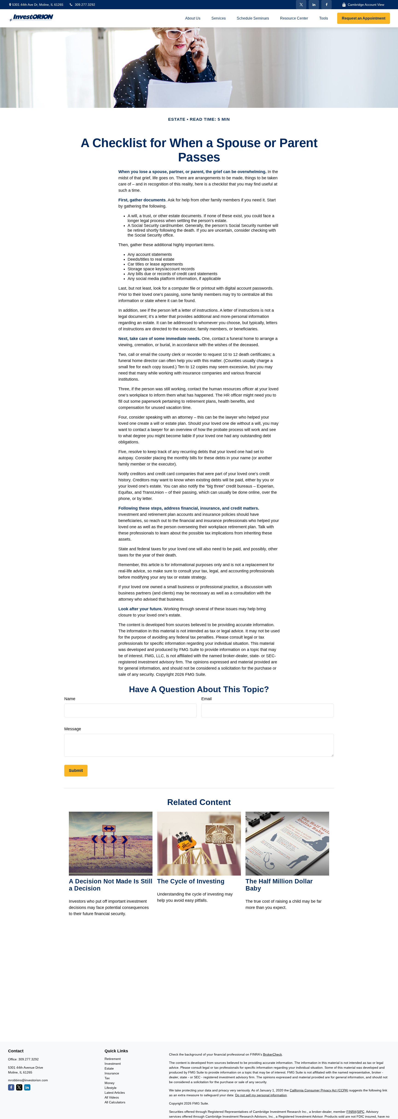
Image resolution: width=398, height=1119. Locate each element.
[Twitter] (301, 4)
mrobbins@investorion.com (28, 1080)
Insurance (112, 1073)
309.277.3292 (85, 4)
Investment (113, 1063)
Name (69, 699)
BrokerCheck (272, 1054)
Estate (109, 1068)
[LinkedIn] (314, 4)
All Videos (112, 1097)
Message (72, 729)
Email (206, 699)
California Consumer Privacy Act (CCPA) (319, 1090)
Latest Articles (115, 1092)
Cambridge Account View (366, 4)
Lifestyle (111, 1088)
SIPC (360, 1111)
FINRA (351, 1111)
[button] (192, 18)
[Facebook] (326, 4)
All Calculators (115, 1102)
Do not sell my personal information (261, 1095)
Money (109, 1083)
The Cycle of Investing (191, 881)
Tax (107, 1078)
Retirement (113, 1059)
